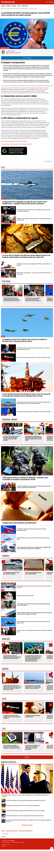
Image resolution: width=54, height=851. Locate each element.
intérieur (4, 433)
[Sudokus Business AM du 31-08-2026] (8, 592)
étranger (3, 533)
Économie (8, 6)
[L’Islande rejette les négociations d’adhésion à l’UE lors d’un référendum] (8, 408)
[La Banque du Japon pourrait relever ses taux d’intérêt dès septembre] (4, 804)
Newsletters (25, 6)
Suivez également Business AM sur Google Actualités (14, 141)
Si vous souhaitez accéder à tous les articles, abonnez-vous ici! (16, 144)
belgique (47, 569)
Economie (26, 683)
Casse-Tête (4, 599)
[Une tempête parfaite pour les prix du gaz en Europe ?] (12, 560)
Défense (3, 198)
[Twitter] (5, 833)
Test (3, 742)
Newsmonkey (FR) (15, 842)
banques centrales (5, 48)
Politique (14, 6)
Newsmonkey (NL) (6, 842)
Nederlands (4, 836)
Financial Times (40, 89)
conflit (3, 352)
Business (3, 361)
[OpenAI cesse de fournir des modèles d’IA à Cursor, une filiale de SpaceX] (8, 354)
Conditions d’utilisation (12, 831)
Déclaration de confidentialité (25, 831)
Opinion (25, 569)
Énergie (3, 391)
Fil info (19, 6)
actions (4, 653)
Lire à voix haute (27, 58)
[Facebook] (3, 833)
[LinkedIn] (7, 833)
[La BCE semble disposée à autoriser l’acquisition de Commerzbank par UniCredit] (4, 814)
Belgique (3, 6)
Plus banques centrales (37, 825)
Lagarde (3, 88)
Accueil (2, 8)
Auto (2, 213)
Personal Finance (27, 433)
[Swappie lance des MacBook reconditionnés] (27, 492)
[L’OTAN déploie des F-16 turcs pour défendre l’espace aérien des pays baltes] (8, 535)
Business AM (12, 51)
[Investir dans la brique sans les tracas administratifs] (34, 560)
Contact (3, 831)
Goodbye (22, 842)
